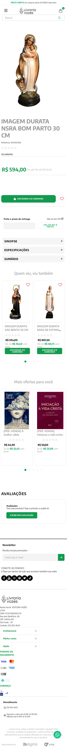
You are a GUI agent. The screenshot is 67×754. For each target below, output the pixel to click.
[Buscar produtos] (60, 17)
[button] (25, 470)
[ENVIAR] (61, 557)
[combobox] (33, 18)
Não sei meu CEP (54, 219)
